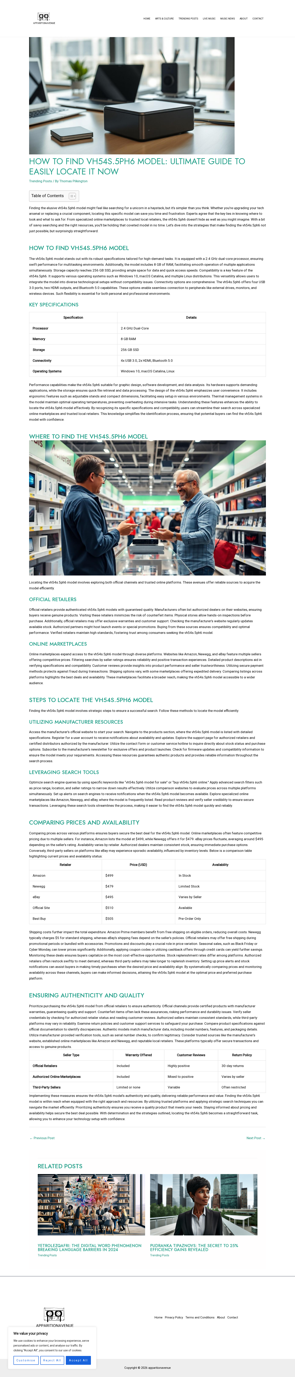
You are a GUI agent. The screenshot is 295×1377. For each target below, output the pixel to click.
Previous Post (42, 1138)
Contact (257, 18)
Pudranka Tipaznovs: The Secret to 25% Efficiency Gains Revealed (194, 1248)
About (244, 18)
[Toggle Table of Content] (70, 196)
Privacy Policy (174, 1317)
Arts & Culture (164, 18)
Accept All (78, 1360)
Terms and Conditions (200, 1317)
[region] (52, 1348)
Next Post (256, 1138)
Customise (26, 1360)
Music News (227, 18)
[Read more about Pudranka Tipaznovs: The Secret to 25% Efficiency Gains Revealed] (203, 1205)
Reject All (52, 1360)
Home (146, 18)
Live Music (209, 18)
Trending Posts (188, 18)
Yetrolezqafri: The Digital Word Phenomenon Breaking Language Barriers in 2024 (89, 1248)
